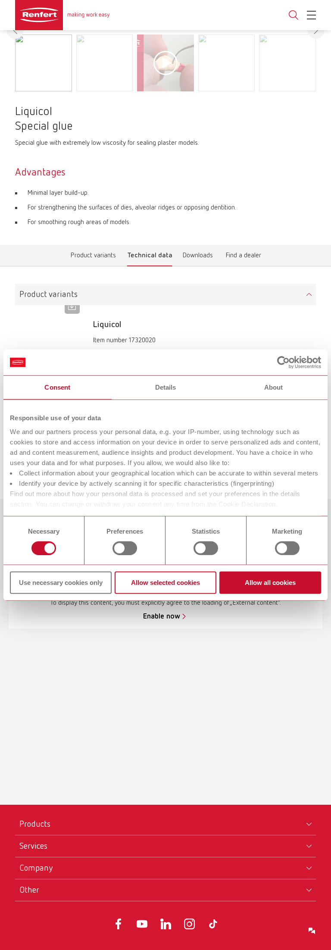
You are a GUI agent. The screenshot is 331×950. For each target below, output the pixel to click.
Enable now (161, 616)
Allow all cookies (270, 582)
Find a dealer (243, 257)
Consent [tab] (57, 387)
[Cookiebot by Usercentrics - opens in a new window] (283, 362)
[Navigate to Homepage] (62, 15)
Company (36, 868)
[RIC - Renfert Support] (312, 931)
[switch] (124, 548)
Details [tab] (165, 387)
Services (33, 846)
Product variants (93, 257)
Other (29, 890)
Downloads (198, 257)
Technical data (149, 257)
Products (34, 824)
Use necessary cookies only (61, 582)
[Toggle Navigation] (311, 15)
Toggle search (293, 15)
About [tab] (273, 387)
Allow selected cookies (165, 582)
